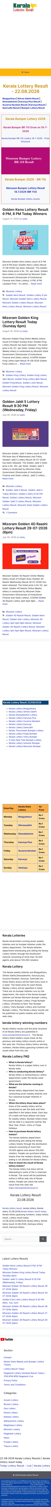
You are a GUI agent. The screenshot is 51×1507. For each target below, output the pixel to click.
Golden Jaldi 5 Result (16, 490)
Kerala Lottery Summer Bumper (24, 743)
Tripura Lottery (11, 1446)
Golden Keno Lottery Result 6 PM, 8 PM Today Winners (25, 211)
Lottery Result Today (14, 1369)
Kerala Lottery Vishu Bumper (23, 737)
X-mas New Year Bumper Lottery (25, 740)
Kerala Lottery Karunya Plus (22, 718)
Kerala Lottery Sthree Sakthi (23, 711)
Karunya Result (37, 105)
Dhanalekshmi (9, 101)
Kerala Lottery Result (29, 1475)
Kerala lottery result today (33, 1211)
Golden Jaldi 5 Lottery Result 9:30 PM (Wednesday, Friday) (20, 406)
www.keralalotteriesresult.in (16, 1035)
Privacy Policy (10, 1380)
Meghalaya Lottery (13, 1425)
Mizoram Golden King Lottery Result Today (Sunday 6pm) (20, 322)
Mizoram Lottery (14, 291)
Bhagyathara (9, 98)
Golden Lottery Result (21, 497)
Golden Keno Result (15, 295)
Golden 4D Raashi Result (18, 615)
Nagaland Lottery (12, 1433)
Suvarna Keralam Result (15, 105)
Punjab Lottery (11, 1442)
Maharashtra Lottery (14, 1421)
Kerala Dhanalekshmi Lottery (23, 715)
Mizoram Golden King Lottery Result (20, 386)
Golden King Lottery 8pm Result (31, 379)
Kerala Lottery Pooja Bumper (23, 733)
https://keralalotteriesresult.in (23, 1188)
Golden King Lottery (16, 375)
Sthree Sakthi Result (28, 98)
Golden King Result (12, 383)
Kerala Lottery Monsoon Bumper (25, 746)
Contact (8, 1357)
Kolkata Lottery (11, 1417)
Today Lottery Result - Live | (17, 1465)
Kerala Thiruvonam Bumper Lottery (26, 730)
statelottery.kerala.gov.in (21, 1484)
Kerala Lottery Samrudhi (21, 727)
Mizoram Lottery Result (34, 306)
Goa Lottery (9, 1408)
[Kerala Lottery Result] (25, 7)
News (6, 1438)
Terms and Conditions (15, 1384)
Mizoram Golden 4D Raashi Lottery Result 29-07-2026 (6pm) (24, 528)
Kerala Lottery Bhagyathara (22, 708)
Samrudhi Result (11, 108)
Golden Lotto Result (33, 383)
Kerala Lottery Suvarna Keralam (24, 721)
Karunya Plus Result (29, 101)
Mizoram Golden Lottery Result (17, 302)
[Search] (43, 1239)
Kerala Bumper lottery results (25, 199)
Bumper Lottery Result (33, 108)
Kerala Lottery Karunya (20, 724)
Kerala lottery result (12, 1208)
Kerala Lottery (11, 1412)
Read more (36, 283)
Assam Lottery (11, 1400)
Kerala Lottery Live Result (24, 1503)
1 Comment (11, 512)
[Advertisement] (25, 42)
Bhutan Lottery (11, 1404)
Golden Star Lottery (19, 619)
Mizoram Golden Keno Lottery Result (28, 299)
